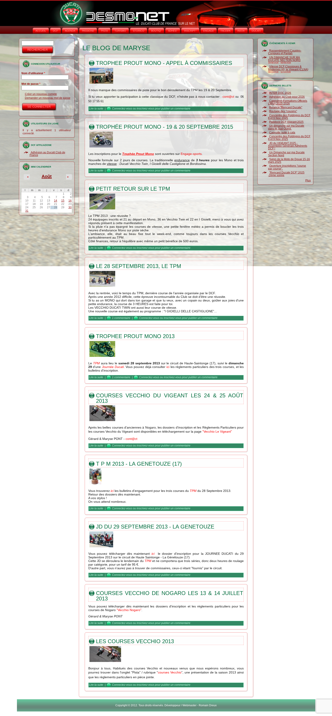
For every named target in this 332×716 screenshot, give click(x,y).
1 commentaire (121, 318)
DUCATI (256, 30)
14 (55, 200)
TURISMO (120, 30)
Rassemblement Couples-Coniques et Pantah (284, 52)
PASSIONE (88, 30)
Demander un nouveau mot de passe (47, 98)
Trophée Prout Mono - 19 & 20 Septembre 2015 (164, 127)
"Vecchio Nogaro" (129, 610)
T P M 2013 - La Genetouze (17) (139, 464)
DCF (55, 30)
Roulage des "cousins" (283, 111)
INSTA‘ (241, 30)
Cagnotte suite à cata (282, 132)
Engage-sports (191, 154)
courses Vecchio (169, 672)
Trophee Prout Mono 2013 (135, 336)
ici (168, 367)
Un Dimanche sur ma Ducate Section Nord (286, 154)
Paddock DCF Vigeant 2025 (286, 121)
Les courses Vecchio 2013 (135, 641)
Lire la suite (96, 108)
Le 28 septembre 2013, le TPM (138, 266)
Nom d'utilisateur (33, 73)
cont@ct (228, 96)
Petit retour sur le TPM (133, 189)
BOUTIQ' (156, 30)
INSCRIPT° (190, 30)
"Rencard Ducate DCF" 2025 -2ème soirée (286, 174)
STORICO (138, 30)
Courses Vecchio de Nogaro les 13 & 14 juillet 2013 (169, 596)
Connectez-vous (122, 108)
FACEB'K (226, 30)
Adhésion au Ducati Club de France (47, 154)
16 (70, 200)
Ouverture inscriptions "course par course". (287, 167)
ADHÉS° (172, 30)
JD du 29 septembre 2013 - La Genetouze (155, 527)
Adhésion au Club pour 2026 (287, 96)
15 (62, 200)
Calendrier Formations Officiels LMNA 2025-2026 (287, 102)
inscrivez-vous (145, 108)
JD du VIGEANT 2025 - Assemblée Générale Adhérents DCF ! (287, 146)
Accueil (40, 30)
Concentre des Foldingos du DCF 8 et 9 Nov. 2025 (289, 117)
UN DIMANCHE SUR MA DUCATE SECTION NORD (284, 59)
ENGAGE (208, 30)
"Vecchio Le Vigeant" (217, 431)
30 (70, 207)
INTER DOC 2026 (280, 93)
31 (26, 210)
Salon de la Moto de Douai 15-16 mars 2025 (289, 161)
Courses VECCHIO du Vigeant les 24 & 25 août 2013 (169, 398)
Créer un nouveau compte (41, 94)
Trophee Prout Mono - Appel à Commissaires (164, 63)
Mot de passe (30, 83)
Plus (308, 180)
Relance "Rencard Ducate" (285, 107)
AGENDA (70, 30)
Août (47, 176)
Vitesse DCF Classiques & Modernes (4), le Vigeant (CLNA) (288, 68)
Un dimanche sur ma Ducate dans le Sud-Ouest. (286, 127)
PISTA (104, 30)
